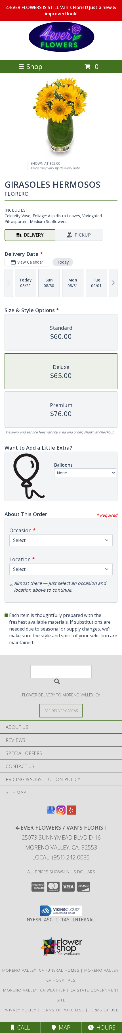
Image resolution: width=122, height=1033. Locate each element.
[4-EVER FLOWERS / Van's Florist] (61, 51)
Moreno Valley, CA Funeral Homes (40, 970)
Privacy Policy (20, 1010)
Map (63, 1027)
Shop (34, 66)
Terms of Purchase (62, 1010)
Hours (104, 1027)
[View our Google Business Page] (50, 812)
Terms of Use (103, 1010)
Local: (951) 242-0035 (61, 857)
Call (22, 1027)
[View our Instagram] (61, 812)
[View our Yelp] (71, 812)
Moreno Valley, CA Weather (34, 990)
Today (63, 262)
